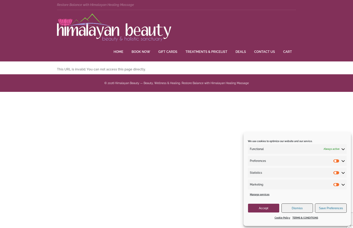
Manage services (259, 194)
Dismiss (297, 208)
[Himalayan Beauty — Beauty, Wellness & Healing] (114, 40)
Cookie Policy (282, 217)
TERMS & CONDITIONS (305, 217)
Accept (263, 208)
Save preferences (331, 208)
